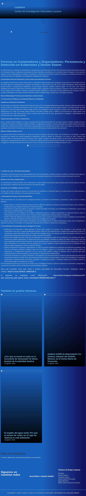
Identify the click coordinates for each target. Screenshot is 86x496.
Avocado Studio (73, 493)
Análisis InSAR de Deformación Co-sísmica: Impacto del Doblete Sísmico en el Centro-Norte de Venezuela (64, 357)
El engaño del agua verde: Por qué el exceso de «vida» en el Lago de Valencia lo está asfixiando (20, 435)
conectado (18, 457)
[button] (43, 21)
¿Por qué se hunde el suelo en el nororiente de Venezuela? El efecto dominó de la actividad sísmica (21, 358)
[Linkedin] (12, 480)
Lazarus (20, 7)
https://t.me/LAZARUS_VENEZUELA (22, 271)
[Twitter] (7, 480)
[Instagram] (17, 480)
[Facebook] (3, 480)
